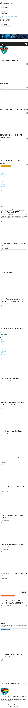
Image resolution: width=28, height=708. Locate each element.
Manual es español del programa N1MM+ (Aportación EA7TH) (12, 211)
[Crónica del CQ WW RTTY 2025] (14, 148)
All (1, 171)
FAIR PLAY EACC (5, 83)
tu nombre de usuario (4, 7)
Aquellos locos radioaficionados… (12, 328)
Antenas (2, 173)
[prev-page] (0, 332)
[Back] (0, 0)
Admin (2, 214)
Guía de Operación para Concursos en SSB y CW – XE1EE (13, 403)
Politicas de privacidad (4, 17)
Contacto (18, 704)
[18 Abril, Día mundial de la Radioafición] (14, 96)
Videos (2, 187)
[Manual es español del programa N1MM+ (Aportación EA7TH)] (14, 198)
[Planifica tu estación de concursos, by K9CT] (14, 561)
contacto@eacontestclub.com (12, 702)
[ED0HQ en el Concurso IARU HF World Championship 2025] (14, 641)
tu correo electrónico (4, 24)
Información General (5, 179)
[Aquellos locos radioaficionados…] (14, 315)
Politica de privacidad (11, 704)
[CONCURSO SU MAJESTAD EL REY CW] (14, 670)
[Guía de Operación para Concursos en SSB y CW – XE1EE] (14, 390)
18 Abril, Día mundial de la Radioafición (14, 109)
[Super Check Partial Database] (14, 418)
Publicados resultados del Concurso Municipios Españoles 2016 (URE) (13, 602)
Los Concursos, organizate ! (10, 378)
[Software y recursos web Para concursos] (14, 445)
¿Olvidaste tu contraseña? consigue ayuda (8, 16)
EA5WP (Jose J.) (3, 62)
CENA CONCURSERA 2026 (9, 60)
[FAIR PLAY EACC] (14, 72)
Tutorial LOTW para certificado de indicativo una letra (13, 488)
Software (3, 184)
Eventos (2, 178)
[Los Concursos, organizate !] (14, 366)
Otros (2, 181)
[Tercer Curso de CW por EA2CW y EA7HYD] (14, 503)
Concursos (3, 176)
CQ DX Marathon (7, 272)
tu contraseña (2, 11)
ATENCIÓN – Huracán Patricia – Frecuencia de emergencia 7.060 (12, 300)
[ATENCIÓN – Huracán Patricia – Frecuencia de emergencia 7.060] (14, 286)
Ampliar (24, 592)
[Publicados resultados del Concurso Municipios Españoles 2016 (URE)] (14, 615)
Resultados (3, 183)
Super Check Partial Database (11, 431)
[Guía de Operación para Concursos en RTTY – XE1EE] (14, 532)
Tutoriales (3, 186)
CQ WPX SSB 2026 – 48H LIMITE (11, 135)
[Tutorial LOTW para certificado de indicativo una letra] (14, 474)
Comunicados (4, 174)
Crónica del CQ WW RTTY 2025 (10, 161)
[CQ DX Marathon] (14, 260)
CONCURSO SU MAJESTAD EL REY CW (13, 683)
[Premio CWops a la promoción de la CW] (14, 231)
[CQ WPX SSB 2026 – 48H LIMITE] (14, 122)
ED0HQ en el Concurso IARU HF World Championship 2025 (14, 655)
